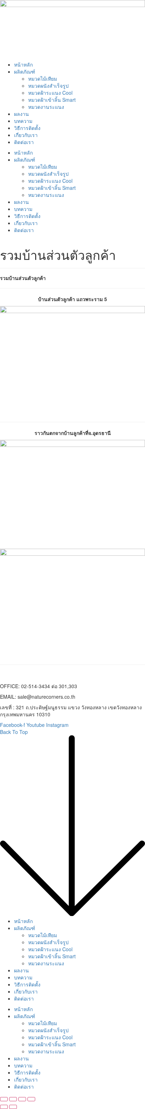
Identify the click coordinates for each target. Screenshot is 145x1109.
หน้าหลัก (23, 64)
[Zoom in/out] (31, 1099)
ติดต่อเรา (24, 141)
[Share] (13, 1099)
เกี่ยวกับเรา (26, 134)
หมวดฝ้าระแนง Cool (50, 92)
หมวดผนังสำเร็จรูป (48, 85)
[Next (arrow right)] (13, 1107)
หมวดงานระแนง (46, 106)
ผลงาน (21, 113)
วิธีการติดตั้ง (27, 127)
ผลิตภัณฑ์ (24, 71)
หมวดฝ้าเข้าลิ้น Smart (52, 99)
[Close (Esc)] (4, 1099)
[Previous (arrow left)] (4, 1107)
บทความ (23, 120)
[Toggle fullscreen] (22, 1099)
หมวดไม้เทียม (42, 78)
